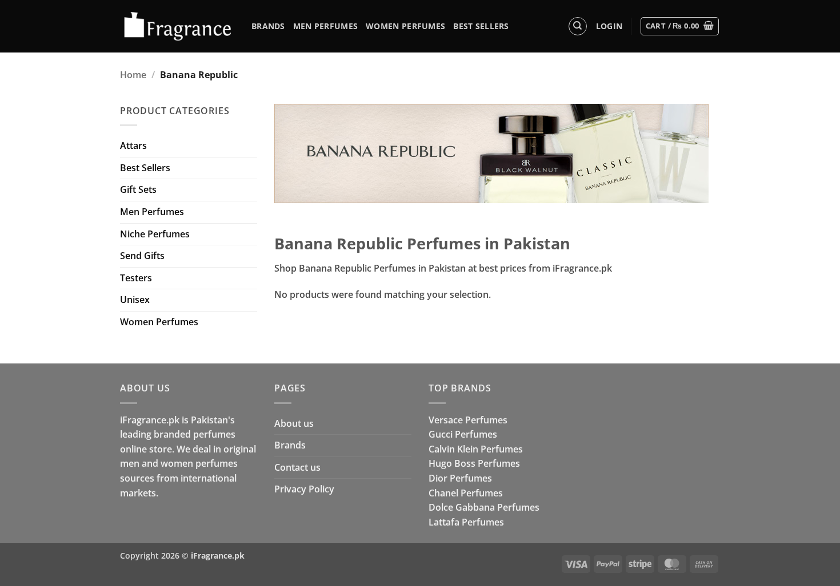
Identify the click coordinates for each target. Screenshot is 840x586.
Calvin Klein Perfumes (476, 449)
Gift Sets (138, 189)
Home (133, 74)
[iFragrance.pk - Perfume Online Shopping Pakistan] (177, 26)
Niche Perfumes (155, 234)
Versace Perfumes (468, 420)
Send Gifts (142, 255)
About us (294, 423)
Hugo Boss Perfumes (474, 463)
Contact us (297, 467)
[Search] (578, 26)
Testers (136, 278)
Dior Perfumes (460, 478)
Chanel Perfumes (466, 493)
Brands (268, 26)
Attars (133, 145)
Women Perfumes (405, 26)
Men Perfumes (325, 26)
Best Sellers (481, 26)
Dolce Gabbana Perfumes (484, 507)
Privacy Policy (304, 489)
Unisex (135, 299)
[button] (609, 26)
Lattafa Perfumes (466, 522)
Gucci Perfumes (463, 434)
